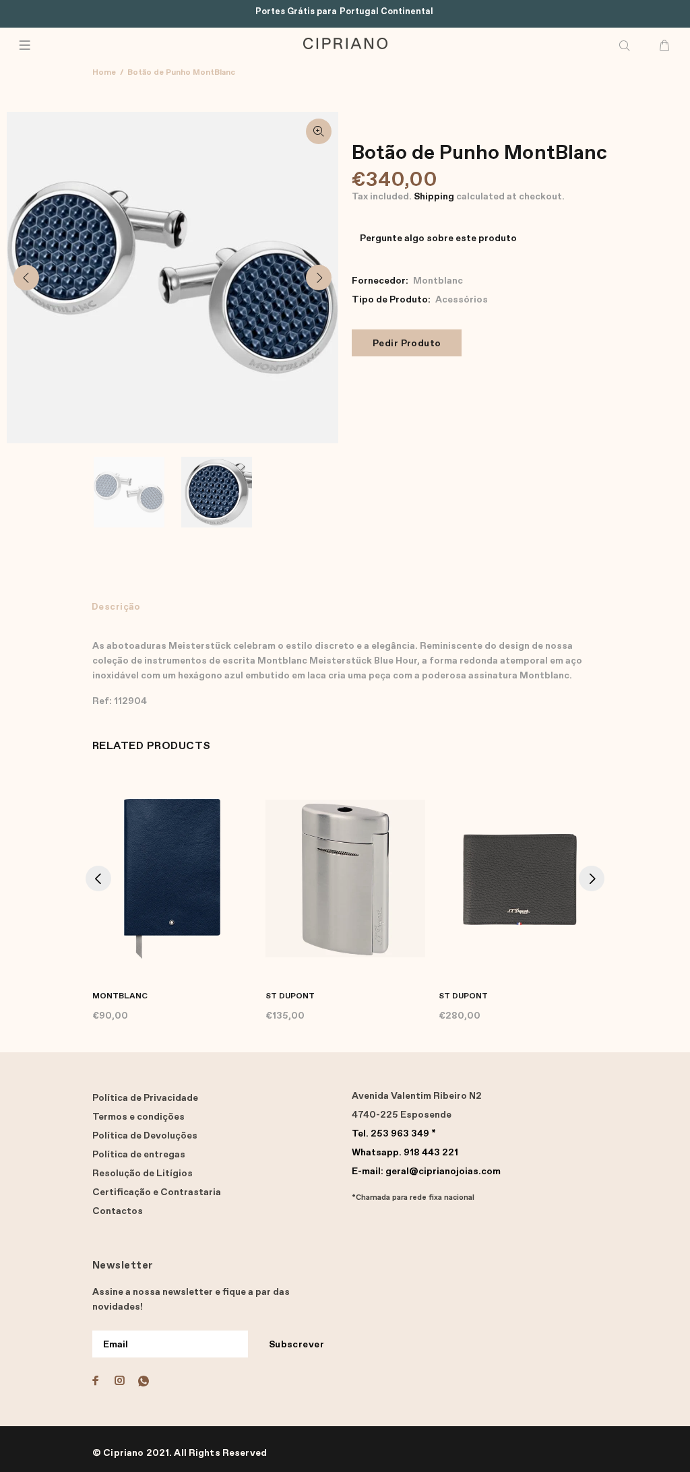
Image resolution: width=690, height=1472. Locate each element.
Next (319, 277)
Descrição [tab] (116, 607)
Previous (26, 277)
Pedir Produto (407, 343)
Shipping (434, 196)
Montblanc (438, 281)
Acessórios (461, 300)
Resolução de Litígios (142, 1173)
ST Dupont (290, 996)
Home (104, 73)
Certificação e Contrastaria (156, 1192)
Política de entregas (138, 1154)
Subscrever (296, 1344)
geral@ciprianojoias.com (426, 1171)
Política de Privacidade (145, 1098)
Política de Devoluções (144, 1136)
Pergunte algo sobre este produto (438, 238)
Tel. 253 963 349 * (394, 1134)
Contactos (117, 1211)
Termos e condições (138, 1117)
